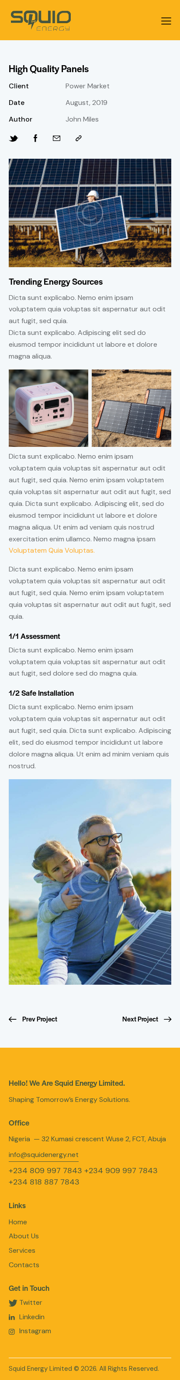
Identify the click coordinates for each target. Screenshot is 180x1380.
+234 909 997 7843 (121, 1170)
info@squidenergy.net (44, 1154)
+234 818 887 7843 (44, 1182)
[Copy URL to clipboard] (79, 138)
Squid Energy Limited (40, 1368)
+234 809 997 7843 (45, 1170)
